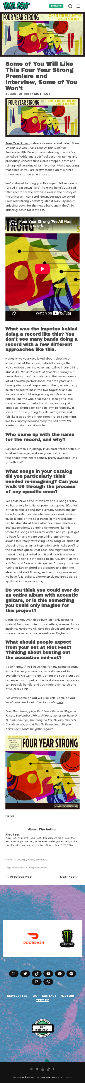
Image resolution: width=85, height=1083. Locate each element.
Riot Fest (42, 94)
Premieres (41, 867)
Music (30, 859)
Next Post (68, 877)
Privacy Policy (64, 1077)
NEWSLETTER (17, 995)
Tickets (56, 6)
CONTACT (49, 995)
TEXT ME (42, 1000)
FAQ (34, 995)
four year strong (24, 867)
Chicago (21, 859)
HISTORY (68, 995)
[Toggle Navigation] (78, 6)
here (60, 702)
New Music (42, 859)
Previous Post (20, 877)
